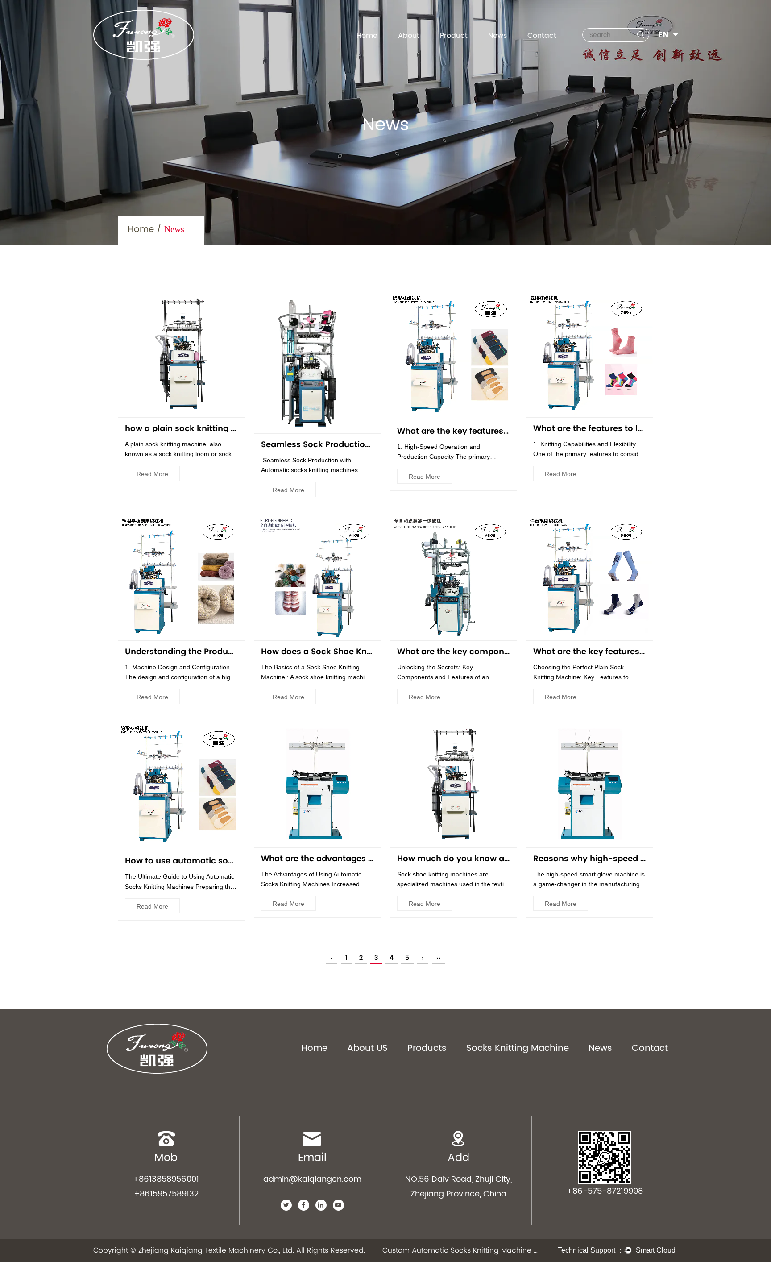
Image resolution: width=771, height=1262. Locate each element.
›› (438, 958)
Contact (541, 36)
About (408, 36)
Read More (152, 473)
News (497, 36)
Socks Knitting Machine (517, 1048)
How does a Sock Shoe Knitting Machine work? (357, 651)
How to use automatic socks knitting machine (220, 860)
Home (366, 36)
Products (427, 1048)
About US (367, 1048)
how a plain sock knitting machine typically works (228, 428)
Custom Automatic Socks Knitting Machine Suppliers (460, 1250)
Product (454, 36)
